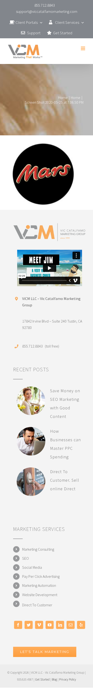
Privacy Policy (67, 679)
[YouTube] (50, 625)
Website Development (39, 594)
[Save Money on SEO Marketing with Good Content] (31, 401)
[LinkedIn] (60, 625)
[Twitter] (29, 625)
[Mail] (71, 625)
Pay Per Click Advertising (41, 576)
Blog (54, 679)
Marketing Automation (39, 585)
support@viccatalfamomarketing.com (46, 11)
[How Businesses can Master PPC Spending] (31, 441)
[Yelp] (81, 625)
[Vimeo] (39, 625)
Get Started (42, 679)
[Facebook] (18, 625)
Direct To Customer (37, 605)
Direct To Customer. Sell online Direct (64, 480)
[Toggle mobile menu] (83, 48)
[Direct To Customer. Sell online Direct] (31, 481)
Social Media (32, 567)
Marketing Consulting (38, 549)
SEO (25, 558)
